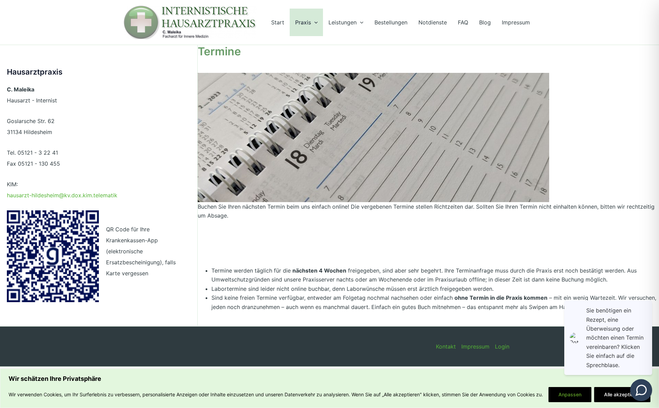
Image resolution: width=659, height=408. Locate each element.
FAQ (463, 22)
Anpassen (569, 394)
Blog (485, 22)
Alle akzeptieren (622, 394)
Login (502, 346)
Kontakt (446, 346)
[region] (329, 388)
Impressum (516, 22)
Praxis (303, 22)
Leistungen (342, 22)
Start (277, 22)
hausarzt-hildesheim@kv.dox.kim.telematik (62, 195)
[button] (314, 22)
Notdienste (432, 22)
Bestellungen (390, 22)
